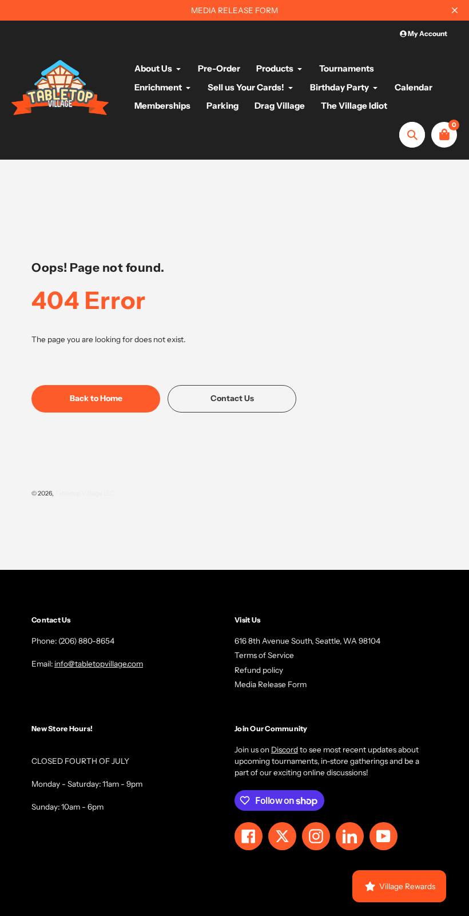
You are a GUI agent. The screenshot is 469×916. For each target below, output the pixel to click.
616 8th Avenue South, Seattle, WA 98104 (307, 640)
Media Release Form (270, 684)
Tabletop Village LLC (84, 493)
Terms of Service (264, 655)
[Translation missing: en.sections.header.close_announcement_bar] (454, 10)
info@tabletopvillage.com (98, 663)
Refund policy (258, 670)
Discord (284, 749)
